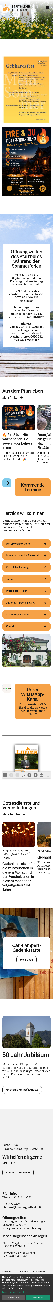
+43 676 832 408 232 (14, 1256)
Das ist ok (38, 1297)
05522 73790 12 (34, 317)
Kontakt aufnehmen (18, 1172)
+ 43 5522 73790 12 (13, 1246)
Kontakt (11, 626)
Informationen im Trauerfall (22, 555)
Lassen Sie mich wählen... (15, 1292)
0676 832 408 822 (26, 297)
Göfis (26, 1149)
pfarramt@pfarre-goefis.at (19, 1207)
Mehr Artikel (10, 397)
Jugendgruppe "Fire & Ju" (21, 602)
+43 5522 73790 (11, 1204)
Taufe (9, 579)
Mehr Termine (11, 814)
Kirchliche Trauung (17, 567)
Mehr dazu (26, 959)
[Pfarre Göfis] (26, 650)
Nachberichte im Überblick (22, 1089)
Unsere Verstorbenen (18, 543)
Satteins (36, 1149)
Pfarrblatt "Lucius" (17, 590)
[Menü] (47, 7)
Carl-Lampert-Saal (17, 614)
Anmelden (40, 1271)
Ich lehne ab (14, 1297)
